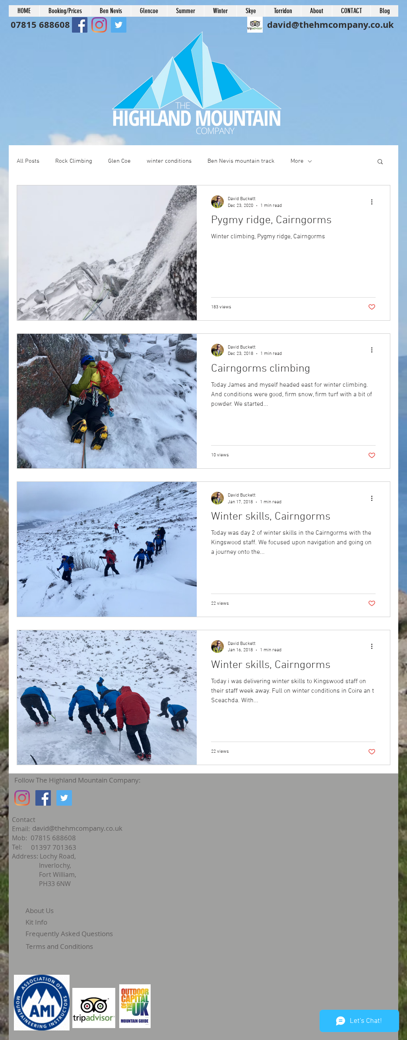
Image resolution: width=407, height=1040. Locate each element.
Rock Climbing (73, 161)
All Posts (28, 161)
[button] (380, 162)
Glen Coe (119, 161)
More (297, 161)
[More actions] (374, 201)
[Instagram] (22, 798)
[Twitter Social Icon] (64, 798)
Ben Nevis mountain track (241, 161)
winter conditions (169, 161)
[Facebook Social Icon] (79, 25)
